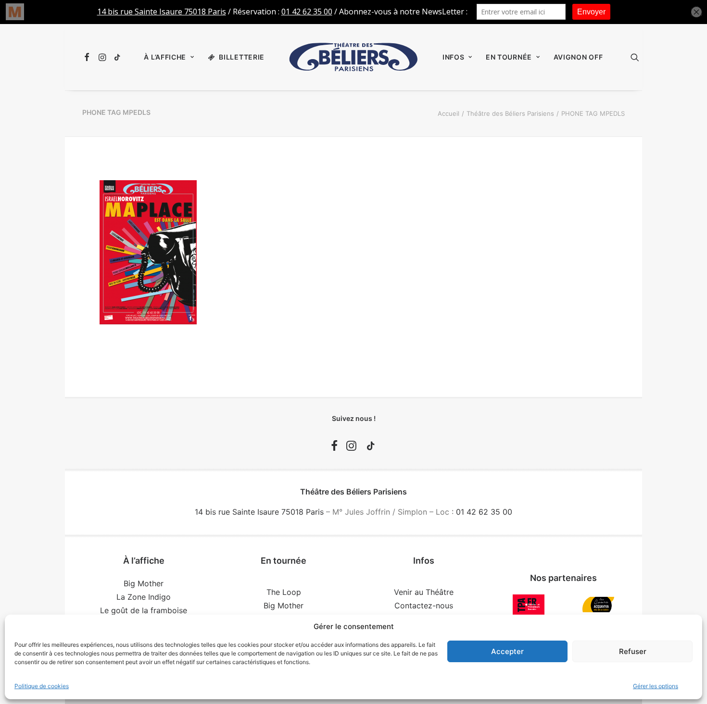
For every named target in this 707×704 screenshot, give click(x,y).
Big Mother (144, 583)
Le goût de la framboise (143, 610)
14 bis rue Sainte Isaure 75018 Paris (259, 512)
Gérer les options (655, 686)
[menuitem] (88, 57)
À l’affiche (165, 57)
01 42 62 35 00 (484, 512)
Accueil (448, 113)
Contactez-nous (423, 605)
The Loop (283, 592)
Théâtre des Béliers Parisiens (510, 113)
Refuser (632, 651)
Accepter (507, 651)
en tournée (509, 57)
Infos (453, 57)
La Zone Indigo (143, 597)
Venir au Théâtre (424, 592)
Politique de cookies (41, 686)
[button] (88, 57)
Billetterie (242, 57)
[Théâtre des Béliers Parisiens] (353, 57)
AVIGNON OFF (578, 57)
